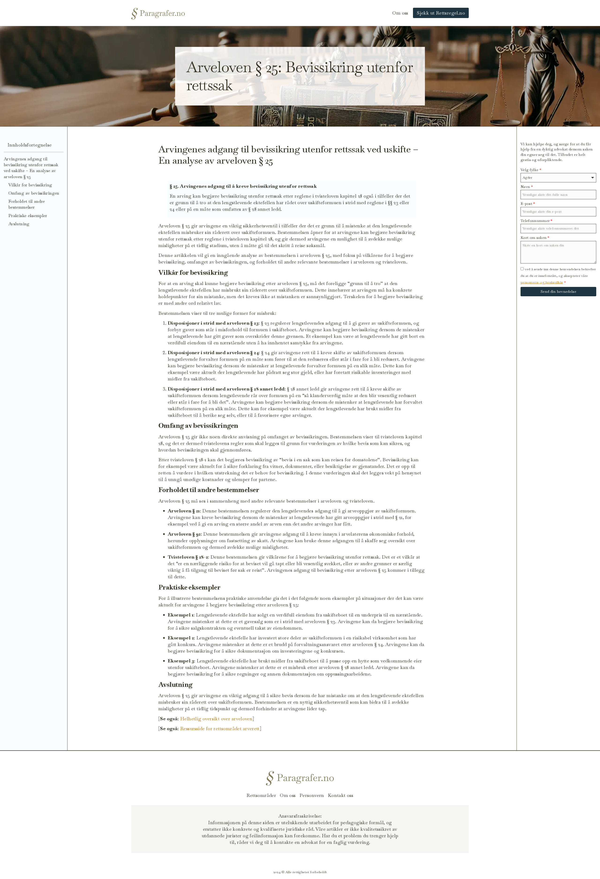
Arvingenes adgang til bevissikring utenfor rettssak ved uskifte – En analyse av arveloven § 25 (31, 167)
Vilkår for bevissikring (30, 185)
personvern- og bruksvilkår (542, 282)
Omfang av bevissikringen (33, 193)
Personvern (312, 795)
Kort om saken (535, 237)
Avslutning (19, 223)
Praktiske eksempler (27, 215)
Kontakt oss (340, 795)
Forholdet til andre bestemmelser (26, 204)
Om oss (400, 13)
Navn (527, 186)
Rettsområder (261, 795)
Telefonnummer (536, 220)
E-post (528, 203)
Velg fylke (531, 169)
